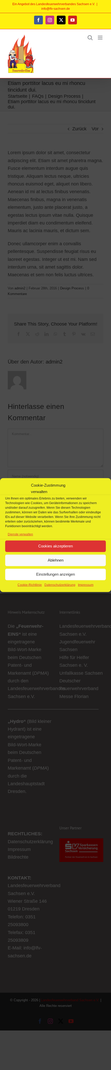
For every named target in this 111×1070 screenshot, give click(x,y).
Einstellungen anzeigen (55, 574)
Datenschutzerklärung (59, 584)
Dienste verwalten (20, 534)
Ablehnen (56, 560)
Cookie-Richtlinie (30, 584)
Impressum (85, 584)
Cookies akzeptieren (55, 546)
